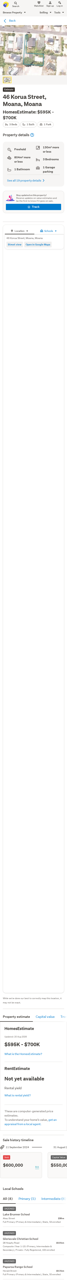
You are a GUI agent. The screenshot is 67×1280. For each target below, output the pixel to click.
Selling (44, 12)
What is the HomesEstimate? (23, 1054)
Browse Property (13, 12)
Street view (14, 244)
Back (12, 20)
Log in (60, 5)
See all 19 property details (24, 180)
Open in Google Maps (38, 244)
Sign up (50, 5)
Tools (57, 12)
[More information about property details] (32, 135)
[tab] (19, 230)
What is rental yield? (17, 1095)
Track (35, 207)
